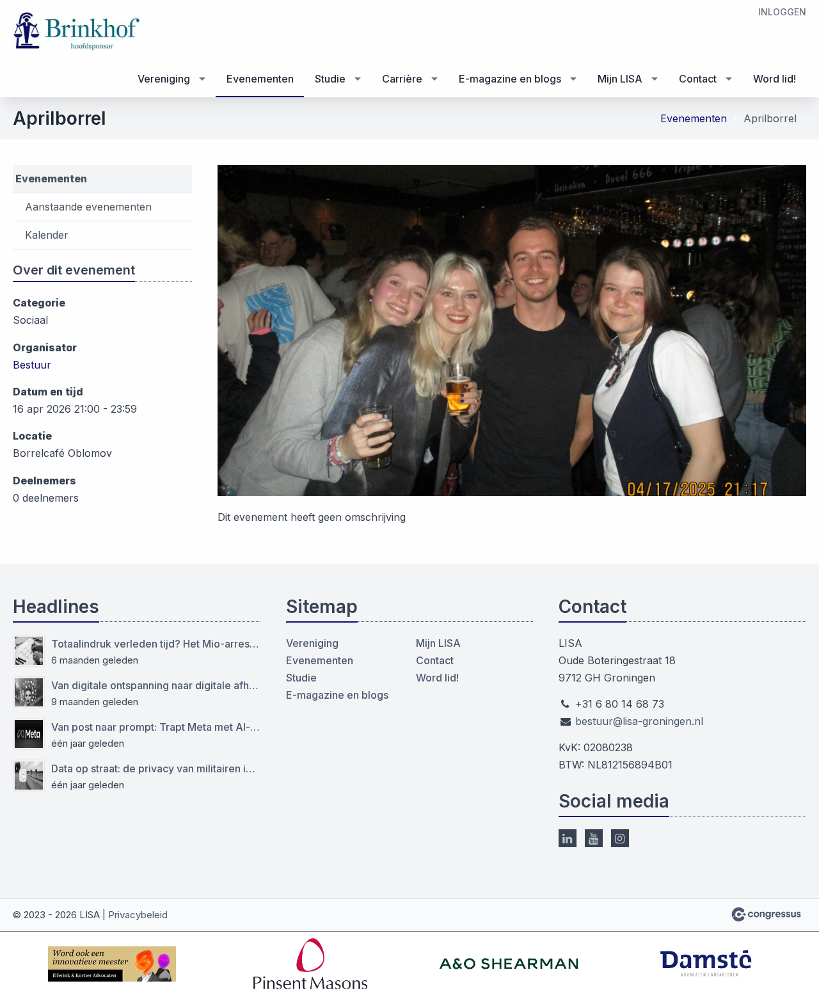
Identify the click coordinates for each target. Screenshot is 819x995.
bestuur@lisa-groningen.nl (639, 721)
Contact (698, 78)
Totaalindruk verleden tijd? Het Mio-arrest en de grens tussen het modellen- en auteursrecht (155, 643)
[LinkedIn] (567, 838)
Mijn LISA (620, 78)
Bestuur (32, 364)
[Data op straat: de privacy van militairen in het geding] (29, 776)
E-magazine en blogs (510, 78)
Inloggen (782, 11)
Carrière (402, 78)
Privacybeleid (138, 915)
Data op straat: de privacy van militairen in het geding (155, 768)
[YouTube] (594, 838)
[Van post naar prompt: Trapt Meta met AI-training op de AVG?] (29, 734)
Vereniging (164, 78)
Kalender (46, 234)
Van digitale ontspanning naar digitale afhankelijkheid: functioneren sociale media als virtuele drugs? (155, 685)
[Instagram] (620, 838)
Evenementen (260, 78)
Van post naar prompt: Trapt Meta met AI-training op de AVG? (155, 726)
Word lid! (774, 78)
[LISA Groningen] (77, 31)
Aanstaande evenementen (88, 206)
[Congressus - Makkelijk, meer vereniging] (766, 914)
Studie (330, 78)
